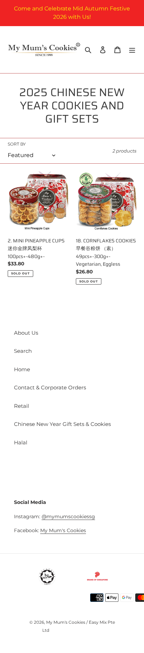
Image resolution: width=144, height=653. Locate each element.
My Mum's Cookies (63, 530)
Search (23, 351)
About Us (26, 332)
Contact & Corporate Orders (50, 387)
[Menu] (132, 49)
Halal (20, 442)
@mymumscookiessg (68, 516)
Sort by (17, 144)
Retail (21, 406)
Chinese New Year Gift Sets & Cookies (62, 424)
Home (22, 369)
